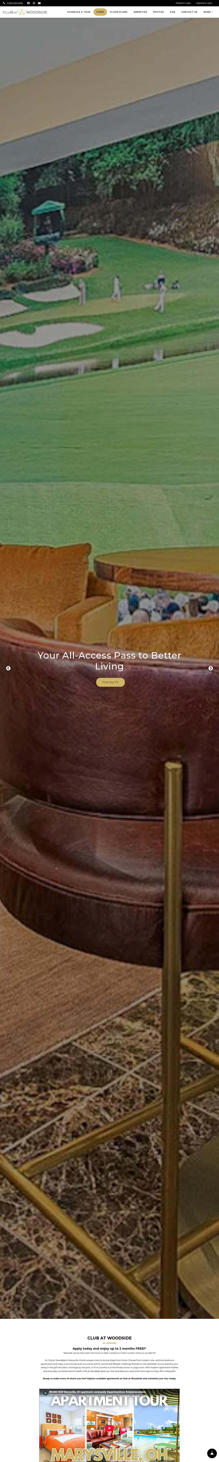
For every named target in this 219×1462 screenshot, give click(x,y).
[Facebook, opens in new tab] (28, 3)
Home (100, 12)
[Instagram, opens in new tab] (33, 3)
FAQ (172, 12)
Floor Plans (118, 12)
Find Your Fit (110, 682)
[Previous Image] (8, 668)
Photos (158, 12)
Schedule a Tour (78, 12)
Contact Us (189, 12)
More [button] (208, 12)
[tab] (102, 1316)
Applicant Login (205, 3)
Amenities (140, 12)
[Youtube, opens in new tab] (39, 3)
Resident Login (185, 3)
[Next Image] (211, 668)
